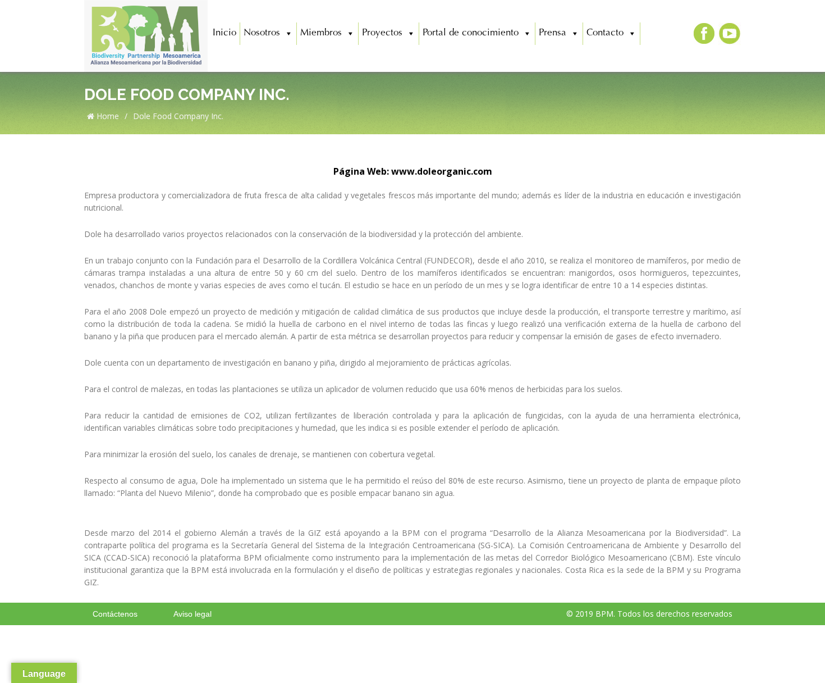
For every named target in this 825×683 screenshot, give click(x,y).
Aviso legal (192, 613)
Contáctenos (115, 613)
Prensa (552, 33)
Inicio (224, 33)
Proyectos (382, 33)
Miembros (321, 33)
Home (106, 116)
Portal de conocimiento (471, 33)
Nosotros (262, 33)
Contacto (605, 33)
